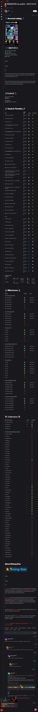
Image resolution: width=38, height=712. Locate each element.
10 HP (28, 695)
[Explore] (1, 9)
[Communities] (1, 19)
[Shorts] (1, 17)
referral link (15, 609)
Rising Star (7, 588)
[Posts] (1, 14)
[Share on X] (32, 15)
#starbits (30, 590)
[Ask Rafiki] (35, 709)
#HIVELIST (14, 629)
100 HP (33, 695)
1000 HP (12, 696)
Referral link (17, 615)
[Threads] (1, 6)
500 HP (9, 696)
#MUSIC (19, 629)
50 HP (30, 695)
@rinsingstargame (9, 624)
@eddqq (14, 676)
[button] (2, 710)
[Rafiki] (1, 11)
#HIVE (11, 629)
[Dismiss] (16, 698)
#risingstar (12, 623)
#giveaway (25, 623)
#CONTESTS (6, 629)
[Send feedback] (1, 4)
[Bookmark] (25, 633)
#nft (23, 591)
